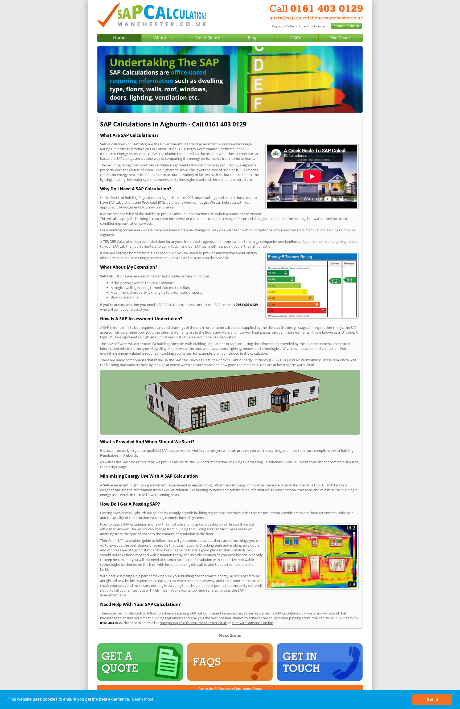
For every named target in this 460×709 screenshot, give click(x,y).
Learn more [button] (143, 699)
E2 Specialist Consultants (233, 688)
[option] (230, 79)
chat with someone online (252, 622)
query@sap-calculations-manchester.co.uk (193, 622)
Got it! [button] (432, 699)
